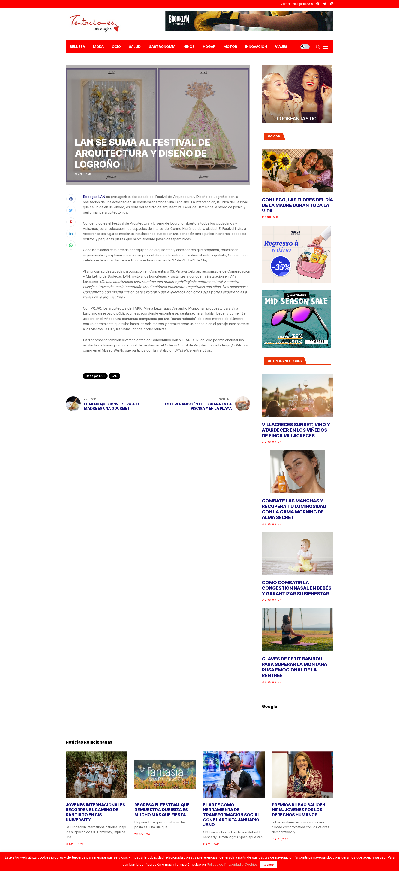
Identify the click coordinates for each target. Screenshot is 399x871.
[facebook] (317, 3)
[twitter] (324, 4)
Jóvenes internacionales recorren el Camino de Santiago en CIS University (95, 812)
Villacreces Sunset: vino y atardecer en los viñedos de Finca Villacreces (296, 430)
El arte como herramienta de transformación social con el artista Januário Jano (231, 814)
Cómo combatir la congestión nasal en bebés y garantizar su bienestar (296, 588)
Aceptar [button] (268, 864)
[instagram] (331, 3)
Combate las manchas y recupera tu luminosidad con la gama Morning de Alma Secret (294, 509)
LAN (114, 376)
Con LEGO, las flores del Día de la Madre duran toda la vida (297, 205)
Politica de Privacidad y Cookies (232, 864)
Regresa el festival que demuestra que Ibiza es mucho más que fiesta (162, 809)
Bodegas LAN (94, 196)
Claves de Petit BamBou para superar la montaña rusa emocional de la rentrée (294, 667)
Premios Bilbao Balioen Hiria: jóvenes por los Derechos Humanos (298, 809)
